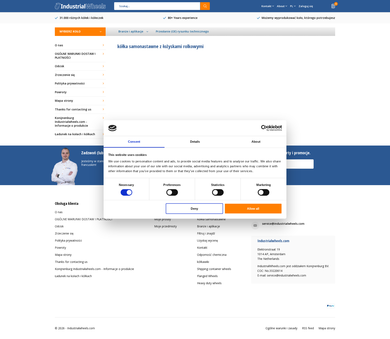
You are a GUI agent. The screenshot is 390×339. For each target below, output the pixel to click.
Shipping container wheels (214, 269)
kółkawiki (203, 262)
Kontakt (202, 247)
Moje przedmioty (165, 226)
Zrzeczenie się (65, 75)
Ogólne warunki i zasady (281, 328)
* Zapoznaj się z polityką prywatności (262, 180)
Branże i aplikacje (208, 226)
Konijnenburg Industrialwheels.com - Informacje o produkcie (71, 121)
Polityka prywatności (70, 83)
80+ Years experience (182, 18)
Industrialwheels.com (81, 328)
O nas (59, 45)
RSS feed (308, 328)
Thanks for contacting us (73, 109)
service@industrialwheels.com (283, 223)
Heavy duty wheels (209, 283)
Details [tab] (195, 141)
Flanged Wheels (207, 276)
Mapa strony (64, 101)
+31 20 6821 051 (273, 212)
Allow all (253, 208)
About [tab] (255, 141)
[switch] (172, 192)
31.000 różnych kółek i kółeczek (81, 18)
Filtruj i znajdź (206, 233)
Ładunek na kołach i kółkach (75, 134)
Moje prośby (162, 219)
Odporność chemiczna (211, 255)
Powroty (61, 92)
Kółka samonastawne (211, 219)
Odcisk (59, 66)
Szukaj (205, 6)
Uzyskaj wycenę (207, 240)
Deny (194, 208)
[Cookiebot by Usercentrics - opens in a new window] (264, 128)
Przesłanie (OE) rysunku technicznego (182, 31)
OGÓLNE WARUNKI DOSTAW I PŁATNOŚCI (75, 55)
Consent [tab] (134, 141)
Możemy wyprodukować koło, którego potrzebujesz (298, 18)
